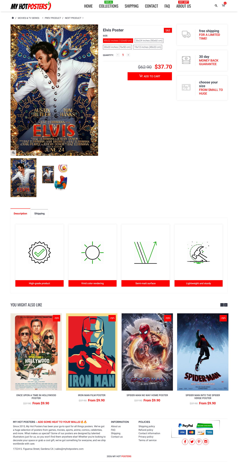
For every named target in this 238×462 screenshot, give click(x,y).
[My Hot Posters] (31, 6)
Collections (108, 4)
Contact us (117, 436)
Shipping (132, 6)
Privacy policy (146, 436)
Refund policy (146, 429)
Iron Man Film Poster (91, 395)
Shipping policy (147, 426)
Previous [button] (222, 305)
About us (116, 426)
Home (88, 6)
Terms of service (148, 440)
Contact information (149, 433)
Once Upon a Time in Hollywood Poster (36, 397)
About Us (183, 4)
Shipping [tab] (39, 213)
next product (74, 18)
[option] (23, 177)
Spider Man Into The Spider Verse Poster (203, 397)
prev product (53, 18)
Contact (151, 6)
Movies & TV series (28, 18)
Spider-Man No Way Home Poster (147, 395)
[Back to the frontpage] (13, 18)
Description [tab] (20, 213)
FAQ (167, 6)
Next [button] (225, 305)
